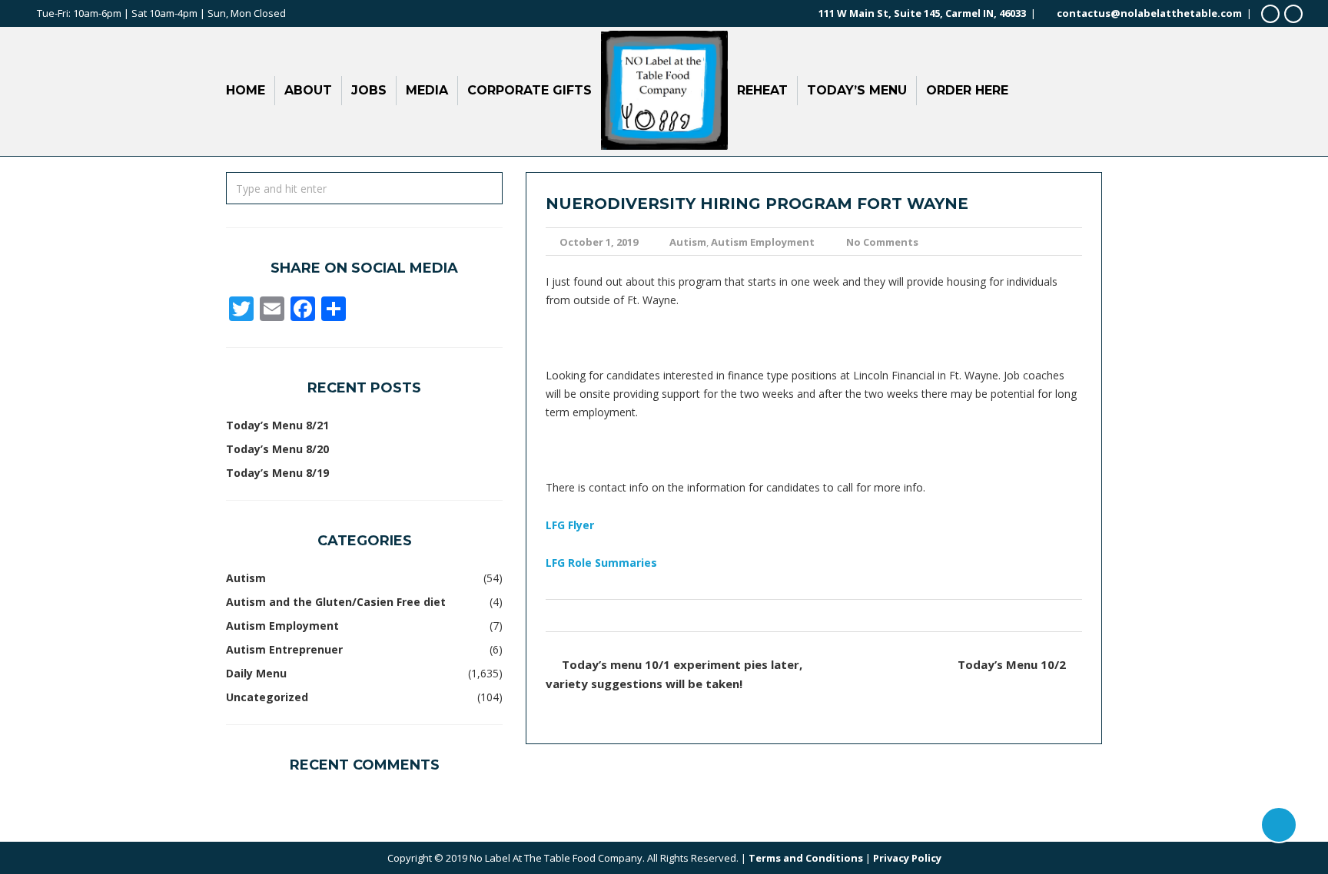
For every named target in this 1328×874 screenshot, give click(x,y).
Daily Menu (256, 673)
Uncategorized (267, 697)
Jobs (369, 90)
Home (245, 90)
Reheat (762, 90)
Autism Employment (763, 242)
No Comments (882, 242)
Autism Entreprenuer (284, 649)
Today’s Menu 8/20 (277, 449)
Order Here (967, 90)
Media (427, 90)
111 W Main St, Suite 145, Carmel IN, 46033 (922, 13)
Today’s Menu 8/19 (277, 472)
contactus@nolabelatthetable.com (1149, 13)
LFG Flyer (570, 525)
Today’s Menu (857, 90)
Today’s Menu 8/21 (277, 425)
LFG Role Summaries (601, 562)
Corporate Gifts (529, 90)
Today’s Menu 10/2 (1012, 664)
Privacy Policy (907, 858)
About (308, 90)
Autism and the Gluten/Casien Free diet (336, 601)
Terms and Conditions (806, 858)
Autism (687, 242)
